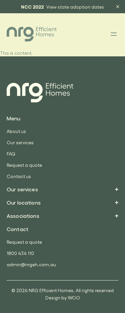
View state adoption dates (75, 7)
